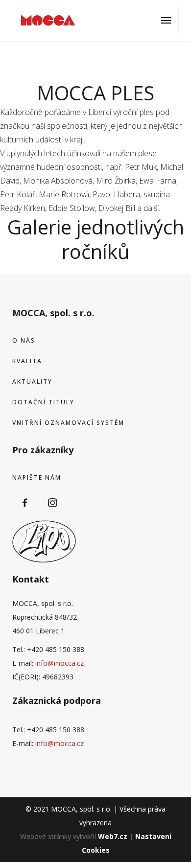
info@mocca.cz (59, 663)
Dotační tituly (43, 402)
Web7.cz (112, 836)
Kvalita (27, 361)
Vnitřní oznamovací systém (68, 423)
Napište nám (36, 477)
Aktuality (32, 381)
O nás (23, 340)
